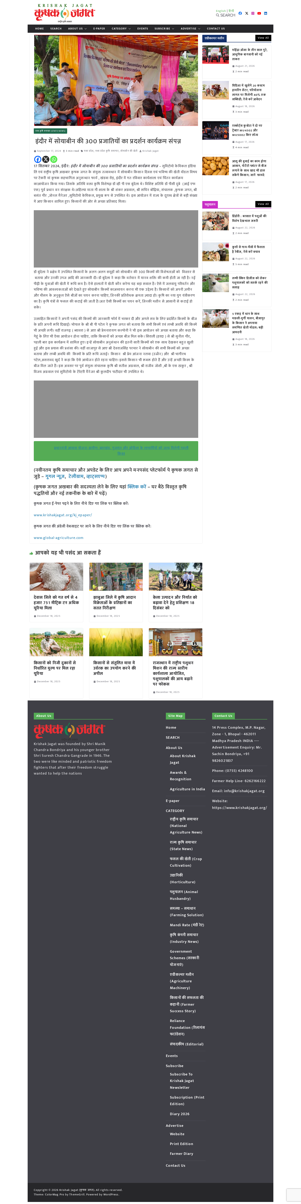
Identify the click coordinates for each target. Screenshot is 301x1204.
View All (263, 37)
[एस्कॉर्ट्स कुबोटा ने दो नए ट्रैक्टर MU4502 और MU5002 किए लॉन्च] (215, 137)
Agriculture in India (187, 789)
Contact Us (216, 28)
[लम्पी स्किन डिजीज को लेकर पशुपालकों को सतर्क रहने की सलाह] (215, 290)
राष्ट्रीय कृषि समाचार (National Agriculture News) (186, 826)
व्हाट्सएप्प (95, 476)
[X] (45, 159)
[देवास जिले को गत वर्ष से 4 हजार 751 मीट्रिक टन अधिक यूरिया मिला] (56, 565)
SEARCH (56, 28)
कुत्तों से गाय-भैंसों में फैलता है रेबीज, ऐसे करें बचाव (248, 249)
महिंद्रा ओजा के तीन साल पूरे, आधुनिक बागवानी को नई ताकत (250, 55)
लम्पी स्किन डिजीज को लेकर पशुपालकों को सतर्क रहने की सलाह (250, 283)
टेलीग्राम (76, 476)
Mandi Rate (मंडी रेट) (187, 925)
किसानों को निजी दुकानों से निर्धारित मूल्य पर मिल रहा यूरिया (55, 668)
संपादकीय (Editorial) (187, 1044)
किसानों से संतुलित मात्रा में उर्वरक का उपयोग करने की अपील (114, 668)
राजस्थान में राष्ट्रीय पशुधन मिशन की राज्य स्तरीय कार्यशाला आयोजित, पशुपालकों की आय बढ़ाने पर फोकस (173, 674)
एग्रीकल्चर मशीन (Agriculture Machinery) (182, 981)
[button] (85, 28)
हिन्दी (231, 11)
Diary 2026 (180, 1114)
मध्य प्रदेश (89, 151)
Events (142, 28)
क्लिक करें (137, 487)
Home (39, 28)
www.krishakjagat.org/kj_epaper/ (63, 515)
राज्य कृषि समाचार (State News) (50, 131)
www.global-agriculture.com (59, 538)
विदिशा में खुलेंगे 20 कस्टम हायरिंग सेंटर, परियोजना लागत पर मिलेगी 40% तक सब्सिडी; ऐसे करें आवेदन (249, 93)
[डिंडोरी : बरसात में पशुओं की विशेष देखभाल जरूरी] (215, 226)
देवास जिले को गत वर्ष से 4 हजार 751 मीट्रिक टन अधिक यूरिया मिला (56, 603)
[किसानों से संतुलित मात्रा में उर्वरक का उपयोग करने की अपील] (116, 631)
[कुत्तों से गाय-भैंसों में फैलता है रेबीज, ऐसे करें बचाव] (215, 257)
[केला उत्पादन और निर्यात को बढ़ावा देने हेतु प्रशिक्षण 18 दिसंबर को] (175, 565)
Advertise (188, 28)
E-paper (99, 28)
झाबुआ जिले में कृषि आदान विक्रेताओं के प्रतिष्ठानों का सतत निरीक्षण (114, 603)
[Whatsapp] (53, 159)
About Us (75, 28)
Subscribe (162, 28)
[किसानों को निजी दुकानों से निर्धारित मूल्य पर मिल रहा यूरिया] (56, 631)
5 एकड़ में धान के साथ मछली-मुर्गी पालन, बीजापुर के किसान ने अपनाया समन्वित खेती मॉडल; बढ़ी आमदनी (248, 323)
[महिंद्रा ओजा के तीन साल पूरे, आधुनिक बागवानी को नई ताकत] (215, 62)
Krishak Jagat (151, 151)
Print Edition (181, 1144)
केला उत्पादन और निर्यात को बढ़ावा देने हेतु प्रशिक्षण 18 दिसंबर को (175, 603)
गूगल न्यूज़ (54, 476)
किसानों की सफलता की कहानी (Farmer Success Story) (187, 1004)
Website (177, 1134)
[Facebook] (37, 159)
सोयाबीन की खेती (129, 151)
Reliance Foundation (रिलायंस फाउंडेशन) (187, 1027)
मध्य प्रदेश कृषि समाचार (107, 151)
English (221, 11)
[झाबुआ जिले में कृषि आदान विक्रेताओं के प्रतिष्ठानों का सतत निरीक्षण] (116, 565)
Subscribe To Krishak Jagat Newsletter (182, 1081)
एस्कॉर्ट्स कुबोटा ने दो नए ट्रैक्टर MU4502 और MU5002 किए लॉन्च (247, 131)
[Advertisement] (116, 239)
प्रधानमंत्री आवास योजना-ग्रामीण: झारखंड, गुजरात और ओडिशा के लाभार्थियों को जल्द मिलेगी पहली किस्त (121, 451)
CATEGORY (119, 28)
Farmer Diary (181, 1154)
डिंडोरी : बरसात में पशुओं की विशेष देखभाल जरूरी (249, 218)
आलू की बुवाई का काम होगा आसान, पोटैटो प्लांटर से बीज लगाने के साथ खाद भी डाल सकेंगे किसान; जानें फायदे (249, 168)
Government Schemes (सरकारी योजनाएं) (184, 958)
